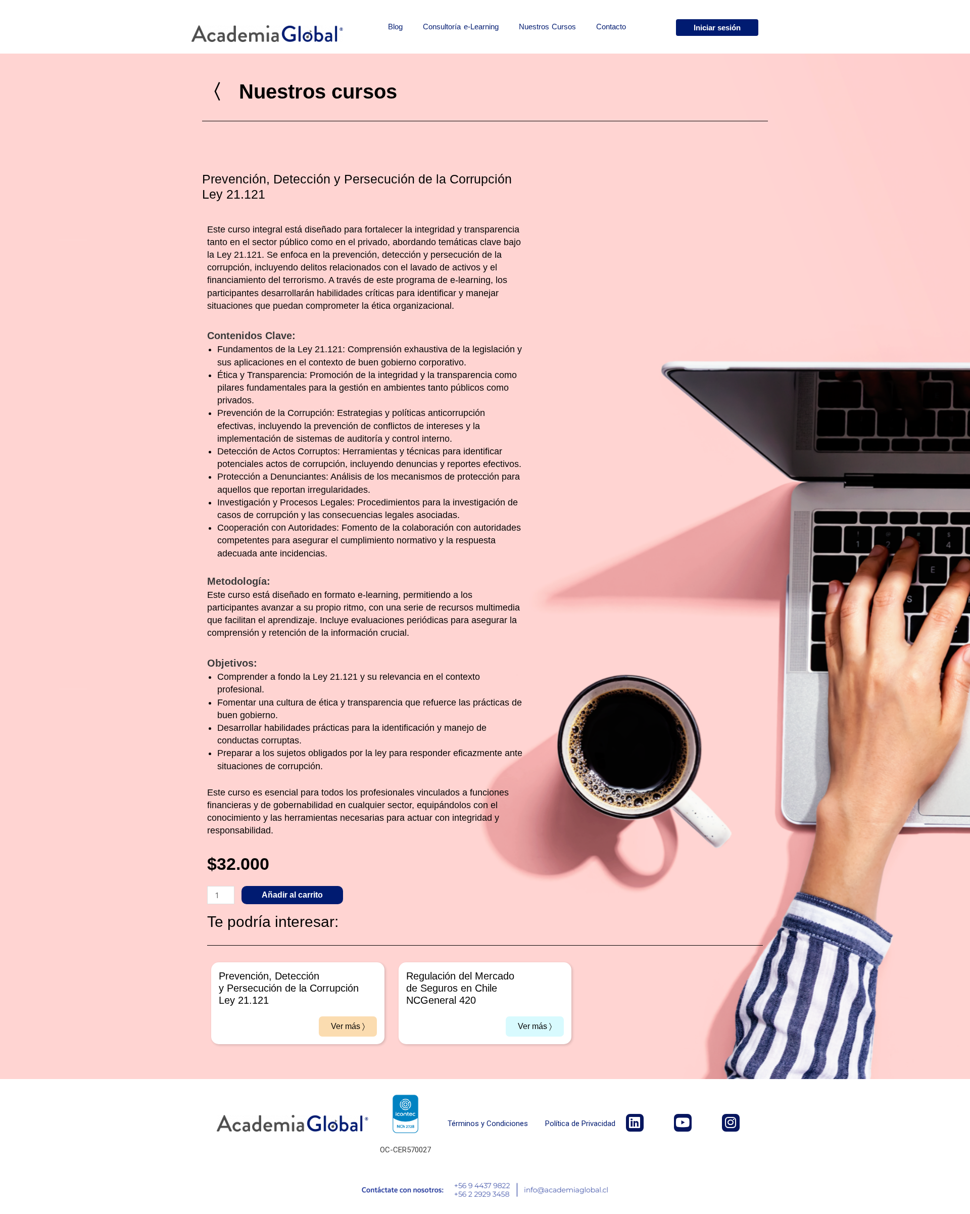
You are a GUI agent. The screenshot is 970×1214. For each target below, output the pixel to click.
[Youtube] (683, 1123)
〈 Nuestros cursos (299, 91)
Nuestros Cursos (547, 26)
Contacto (611, 26)
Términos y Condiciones (488, 1123)
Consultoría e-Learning (461, 26)
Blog (395, 26)
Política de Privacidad (580, 1123)
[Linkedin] (635, 1123)
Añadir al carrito (292, 895)
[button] (717, 27)
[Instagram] (731, 1123)
